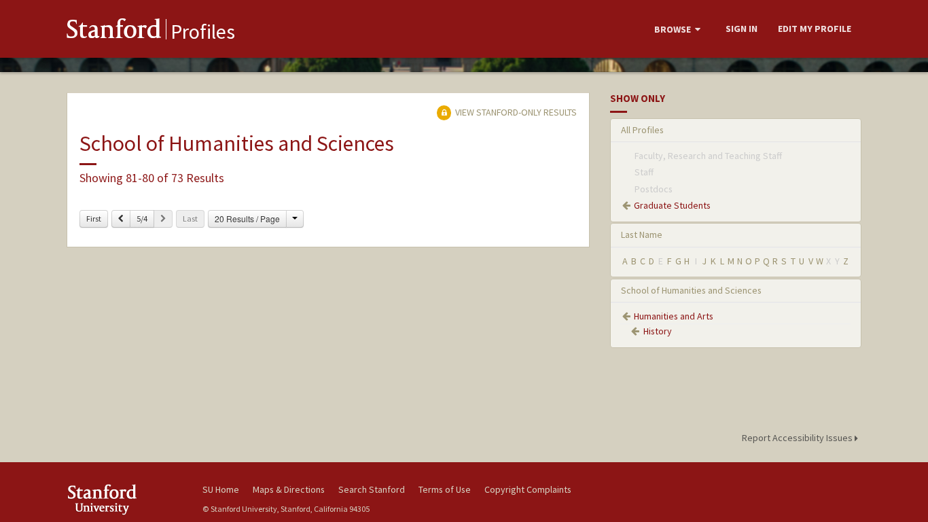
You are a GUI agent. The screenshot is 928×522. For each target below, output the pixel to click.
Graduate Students (672, 205)
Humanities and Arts (673, 316)
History (657, 331)
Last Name (641, 234)
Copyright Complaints (527, 489)
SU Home (220, 489)
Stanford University (124, 499)
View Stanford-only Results (515, 112)
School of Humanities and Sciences (691, 290)
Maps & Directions (289, 489)
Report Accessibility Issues (798, 438)
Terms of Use (444, 489)
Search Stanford (371, 489)
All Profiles (642, 130)
